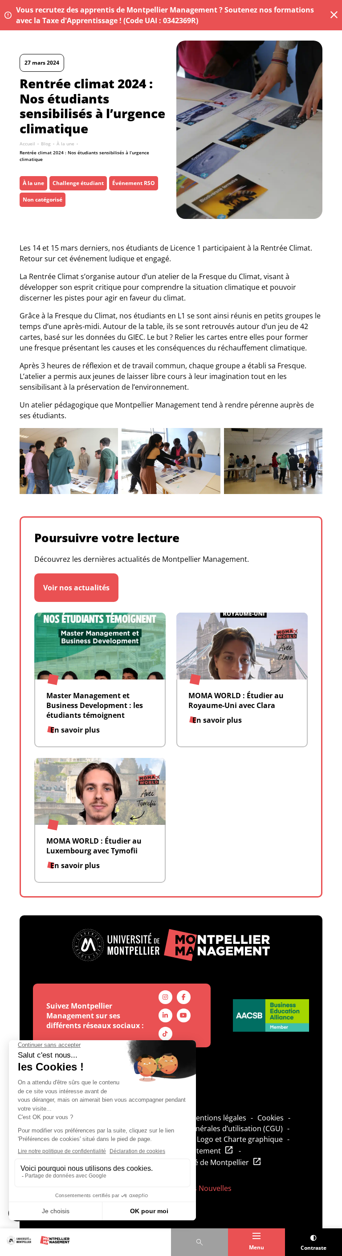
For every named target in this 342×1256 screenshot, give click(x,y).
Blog (46, 143)
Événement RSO (133, 183)
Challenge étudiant (78, 183)
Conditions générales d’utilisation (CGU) (216, 1128)
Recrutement (199, 1151)
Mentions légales (218, 1118)
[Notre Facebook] (184, 997)
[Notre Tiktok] (165, 1034)
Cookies (270, 1118)
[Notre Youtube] (184, 1015)
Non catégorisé (42, 199)
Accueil (27, 143)
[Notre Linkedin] (165, 1015)
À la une (65, 143)
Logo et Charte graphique (240, 1139)
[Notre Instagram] (165, 997)
